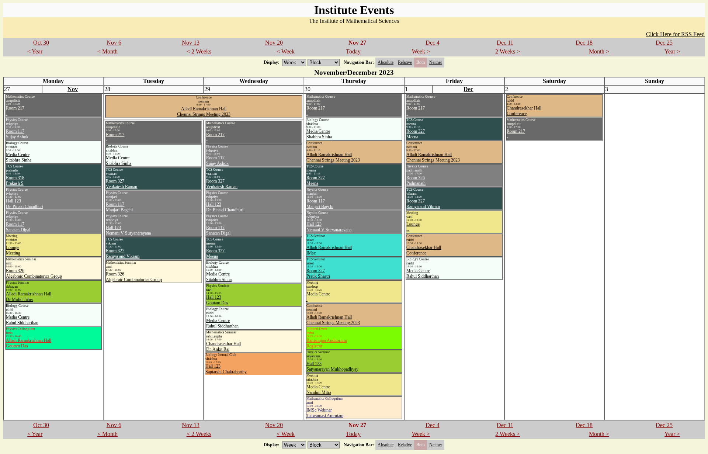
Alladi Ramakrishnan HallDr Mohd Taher (28, 296)
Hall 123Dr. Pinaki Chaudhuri (24, 203)
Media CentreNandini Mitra (318, 389)
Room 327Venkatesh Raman (121, 184)
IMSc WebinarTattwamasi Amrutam (324, 413)
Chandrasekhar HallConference (423, 250)
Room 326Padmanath (416, 180)
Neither (435, 62)
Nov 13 (190, 42)
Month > (599, 51)
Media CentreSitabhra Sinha (18, 157)
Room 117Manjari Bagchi (319, 203)
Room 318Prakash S (15, 180)
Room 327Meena (315, 180)
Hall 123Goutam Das (217, 300)
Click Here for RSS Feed (675, 34)
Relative (405, 62)
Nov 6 (114, 42)
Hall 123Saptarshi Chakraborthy (226, 369)
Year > (672, 51)
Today (353, 51)
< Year (34, 51)
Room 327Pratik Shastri (318, 273)
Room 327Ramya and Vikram (423, 203)
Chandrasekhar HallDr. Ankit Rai (223, 346)
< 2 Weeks (199, 51)
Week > (421, 51)
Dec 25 (664, 42)
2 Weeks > (507, 51)
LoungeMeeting (13, 250)
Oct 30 (41, 42)
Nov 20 (274, 42)
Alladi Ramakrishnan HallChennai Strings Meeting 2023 (203, 111)
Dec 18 (584, 42)
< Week (286, 51)
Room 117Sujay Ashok (17, 134)
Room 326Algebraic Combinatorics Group (34, 273)
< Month (107, 51)
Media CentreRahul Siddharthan (22, 320)
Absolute (385, 62)
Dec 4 (433, 42)
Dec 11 (505, 42)
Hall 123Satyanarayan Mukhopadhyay (332, 366)
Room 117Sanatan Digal (18, 227)
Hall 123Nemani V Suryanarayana (328, 227)
